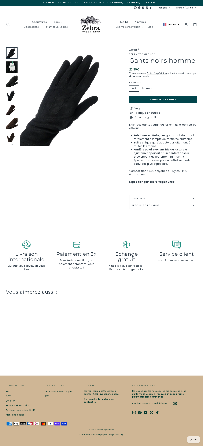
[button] (171, 24)
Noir (134, 88)
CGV (8, 396)
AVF (47, 396)
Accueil (133, 49)
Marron (147, 88)
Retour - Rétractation (18, 405)
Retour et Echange (146, 205)
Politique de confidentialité (21, 410)
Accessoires (31, 26)
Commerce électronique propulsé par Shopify (101, 434)
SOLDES (125, 22)
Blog (150, 26)
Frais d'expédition (157, 73)
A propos (141, 22)
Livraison (138, 198)
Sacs (57, 22)
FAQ (8, 391)
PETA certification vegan (58, 391)
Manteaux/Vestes (57, 26)
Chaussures (39, 22)
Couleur (135, 82)
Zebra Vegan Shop (142, 54)
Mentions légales (15, 414)
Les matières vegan (128, 26)
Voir (29, 344)
